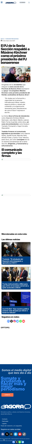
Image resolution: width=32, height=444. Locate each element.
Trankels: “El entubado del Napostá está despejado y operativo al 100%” (12, 261)
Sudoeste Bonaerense (12, 38)
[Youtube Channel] (23, 321)
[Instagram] (14, 321)
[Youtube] (20, 434)
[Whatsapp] (19, 442)
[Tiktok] (24, 434)
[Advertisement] (16, 20)
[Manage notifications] (4, 440)
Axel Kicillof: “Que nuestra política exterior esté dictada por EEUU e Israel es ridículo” (15, 310)
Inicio (2, 38)
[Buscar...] (29, 2)
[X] (16, 442)
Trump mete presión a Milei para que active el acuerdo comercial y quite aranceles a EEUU (15, 286)
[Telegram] (22, 442)
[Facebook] (13, 442)
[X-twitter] (7, 434)
